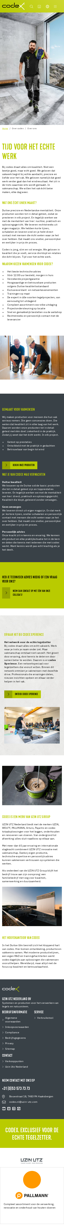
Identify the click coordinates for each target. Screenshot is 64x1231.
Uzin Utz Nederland (16, 1067)
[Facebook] (19, 1108)
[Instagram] (9, 1108)
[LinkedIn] (14, 1108)
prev (23, 364)
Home (5, 129)
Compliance (12, 1032)
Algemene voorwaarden (12, 1020)
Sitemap (10, 1049)
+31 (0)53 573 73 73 (16, 1089)
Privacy (9, 1043)
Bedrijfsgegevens (15, 1038)
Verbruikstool (45, 1018)
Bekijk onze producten (23, 465)
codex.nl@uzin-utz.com (23, 1102)
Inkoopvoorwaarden (17, 1027)
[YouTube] (4, 1108)
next (40, 364)
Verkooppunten (14, 1061)
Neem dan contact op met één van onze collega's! (31, 593)
